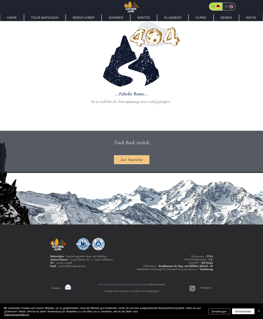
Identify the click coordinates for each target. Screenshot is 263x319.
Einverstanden (243, 311)
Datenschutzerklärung (16, 314)
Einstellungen (219, 311)
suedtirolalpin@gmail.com (71, 266)
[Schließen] (259, 311)
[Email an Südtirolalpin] (68, 286)
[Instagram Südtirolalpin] (192, 288)
